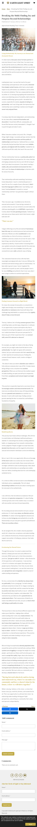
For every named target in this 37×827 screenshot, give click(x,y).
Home (3, 9)
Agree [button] (30, 824)
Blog (8, 9)
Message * (5, 740)
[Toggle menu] (3, 3)
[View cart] (34, 3)
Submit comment (8, 754)
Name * (4, 722)
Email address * (6, 731)
